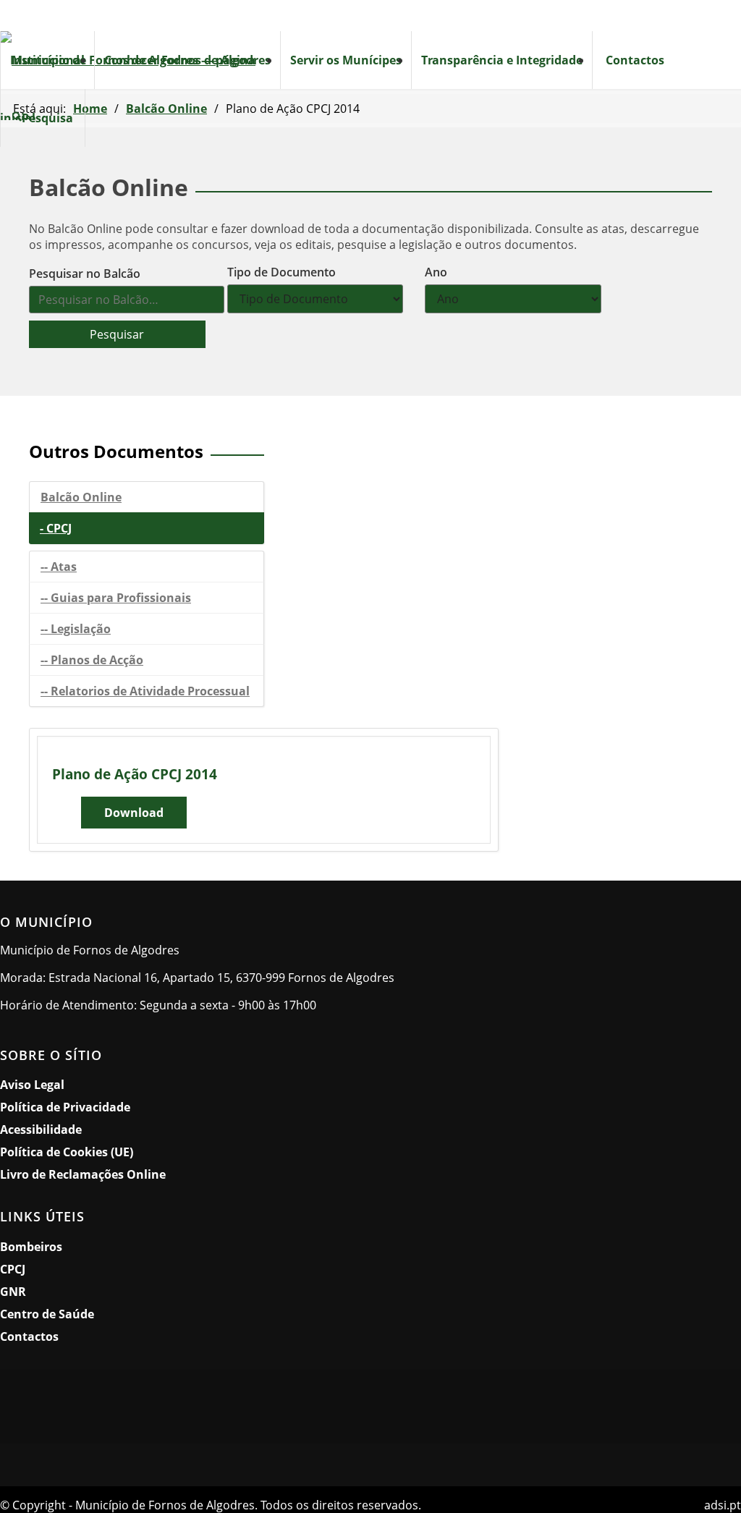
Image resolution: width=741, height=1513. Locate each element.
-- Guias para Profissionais (116, 598)
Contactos (29, 1336)
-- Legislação (76, 629)
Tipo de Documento (281, 272)
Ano (436, 272)
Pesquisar (117, 334)
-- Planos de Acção (92, 660)
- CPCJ (56, 528)
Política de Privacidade (65, 1107)
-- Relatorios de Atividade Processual (145, 691)
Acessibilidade (41, 1129)
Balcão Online (81, 497)
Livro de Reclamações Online (145, 1174)
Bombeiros (31, 1247)
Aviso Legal (32, 1085)
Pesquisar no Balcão (84, 273)
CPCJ (12, 1269)
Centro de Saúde (47, 1314)
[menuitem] (47, 60)
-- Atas (59, 567)
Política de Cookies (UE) (66, 1152)
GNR (13, 1292)
